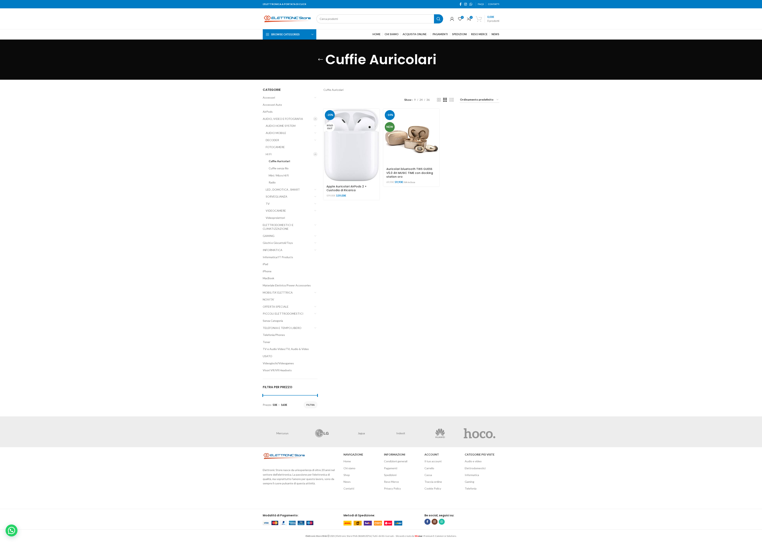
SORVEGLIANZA (276, 196)
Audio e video (473, 461)
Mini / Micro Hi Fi (279, 175)
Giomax (400, 433)
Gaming (469, 481)
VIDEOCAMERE (276, 210)
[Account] (452, 19)
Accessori (269, 97)
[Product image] (411, 137)
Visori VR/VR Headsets (277, 370)
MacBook (268, 278)
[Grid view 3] (445, 99)
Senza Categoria (273, 320)
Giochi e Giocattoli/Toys (278, 242)
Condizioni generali (395, 461)
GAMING (268, 236)
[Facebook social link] (460, 4)
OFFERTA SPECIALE (276, 306)
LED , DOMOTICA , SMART (283, 189)
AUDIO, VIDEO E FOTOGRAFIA (283, 118)
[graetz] (361, 433)
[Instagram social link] (465, 4)
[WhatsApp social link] (471, 4)
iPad (265, 264)
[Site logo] (287, 18)
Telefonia (470, 488)
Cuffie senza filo (279, 168)
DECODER (272, 140)
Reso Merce (391, 481)
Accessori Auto (272, 104)
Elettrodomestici (475, 468)
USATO (267, 356)
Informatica (472, 475)
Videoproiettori (275, 217)
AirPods (268, 111)
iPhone (267, 271)
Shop (346, 475)
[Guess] (322, 433)
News (347, 481)
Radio (272, 182)
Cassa (428, 475)
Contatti (348, 488)
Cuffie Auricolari (279, 161)
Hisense (282, 433)
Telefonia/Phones (274, 334)
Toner (266, 342)
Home (347, 461)
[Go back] (320, 60)
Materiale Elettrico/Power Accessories (287, 285)
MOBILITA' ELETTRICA (278, 292)
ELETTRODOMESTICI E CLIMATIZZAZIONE (278, 227)
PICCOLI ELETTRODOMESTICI (283, 313)
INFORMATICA (272, 250)
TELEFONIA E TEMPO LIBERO (282, 328)
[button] (11, 530)
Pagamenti (390, 468)
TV (268, 203)
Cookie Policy (432, 488)
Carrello (429, 468)
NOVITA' (268, 299)
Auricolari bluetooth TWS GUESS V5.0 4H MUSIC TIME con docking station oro (409, 173)
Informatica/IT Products (278, 257)
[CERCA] (438, 18)
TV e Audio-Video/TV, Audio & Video (286, 349)
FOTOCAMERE (275, 147)
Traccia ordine (433, 481)
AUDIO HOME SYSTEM (280, 125)
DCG (479, 433)
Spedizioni (390, 475)
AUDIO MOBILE (276, 133)
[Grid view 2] (439, 99)
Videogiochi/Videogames (278, 363)
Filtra (310, 404)
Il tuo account (433, 461)
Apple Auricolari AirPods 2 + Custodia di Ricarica (346, 188)
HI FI (269, 154)
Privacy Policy (392, 488)
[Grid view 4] (451, 99)
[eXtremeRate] (440, 433)
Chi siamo (349, 468)
